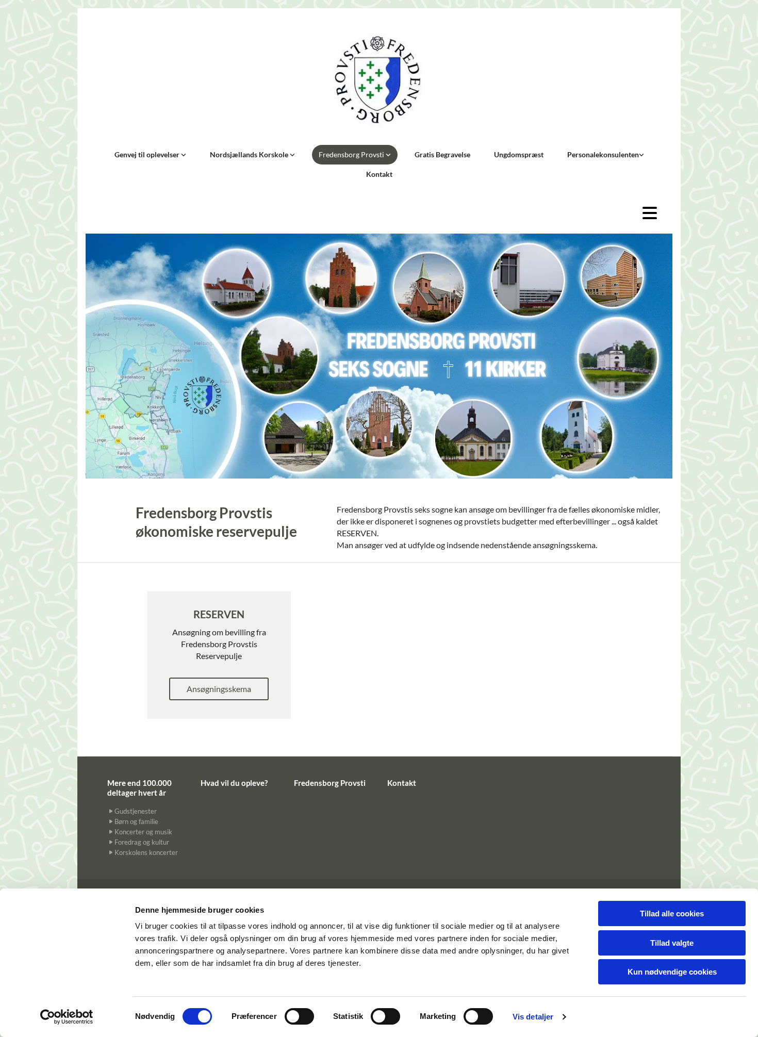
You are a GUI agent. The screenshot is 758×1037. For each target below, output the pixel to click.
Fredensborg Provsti (352, 154)
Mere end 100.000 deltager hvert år (139, 787)
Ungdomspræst (518, 154)
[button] (522, 213)
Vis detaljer (533, 1016)
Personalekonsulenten (603, 154)
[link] (150, 154)
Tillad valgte (672, 943)
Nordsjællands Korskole (250, 154)
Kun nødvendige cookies (672, 971)
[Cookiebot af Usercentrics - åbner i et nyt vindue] (67, 1017)
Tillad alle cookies (672, 913)
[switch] (299, 1016)
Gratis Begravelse (442, 154)
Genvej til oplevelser (147, 154)
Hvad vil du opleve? (234, 782)
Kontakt (379, 174)
